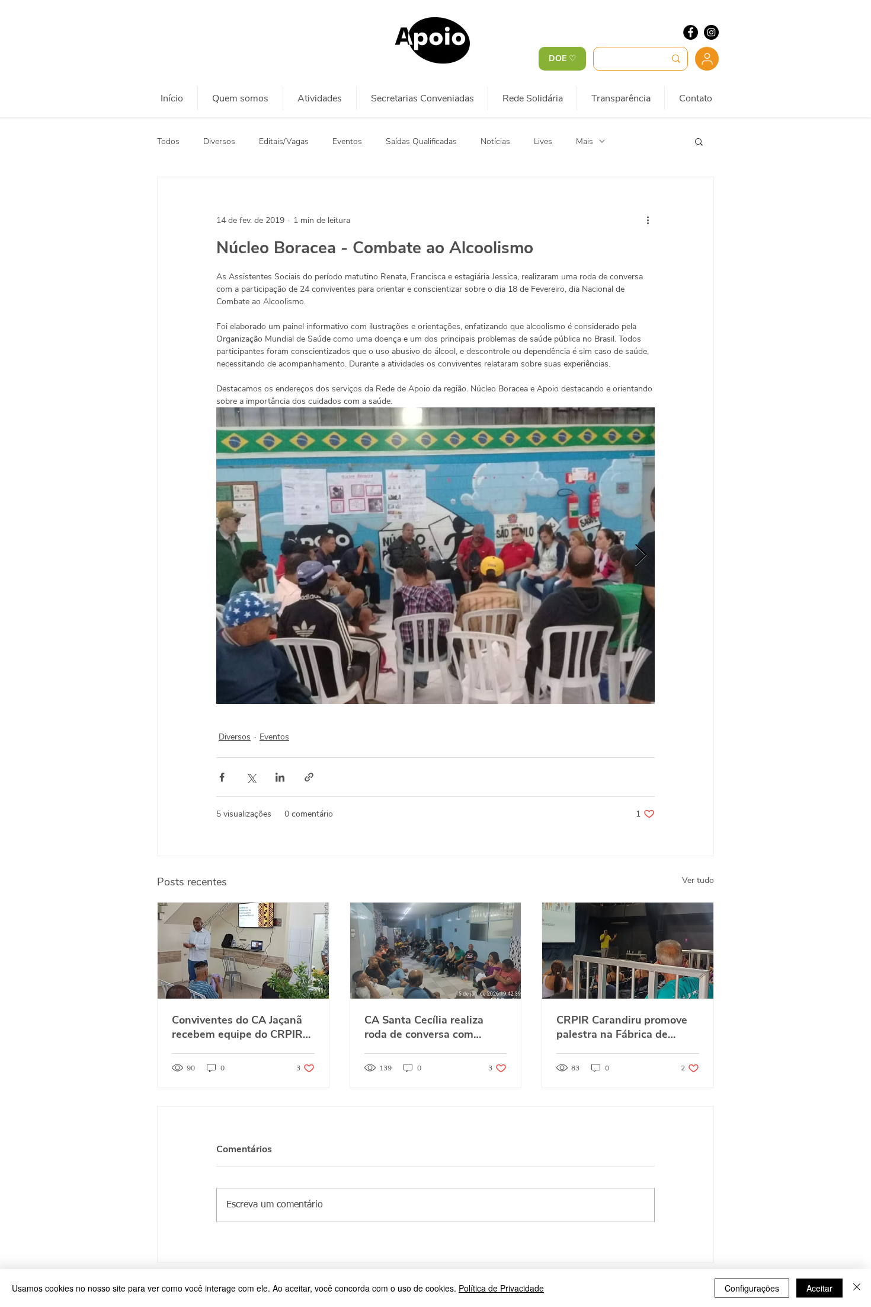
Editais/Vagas (284, 141)
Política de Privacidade (501, 1288)
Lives (543, 141)
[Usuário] (707, 59)
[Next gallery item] (641, 556)
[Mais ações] (648, 220)
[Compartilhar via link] (309, 777)
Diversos (219, 141)
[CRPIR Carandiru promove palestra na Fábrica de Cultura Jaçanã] (627, 951)
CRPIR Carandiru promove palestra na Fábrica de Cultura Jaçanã (621, 1027)
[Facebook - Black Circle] (690, 32)
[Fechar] (857, 1288)
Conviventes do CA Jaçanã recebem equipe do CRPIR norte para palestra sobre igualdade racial (237, 1027)
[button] (699, 141)
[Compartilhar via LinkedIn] (280, 777)
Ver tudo (698, 880)
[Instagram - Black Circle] (711, 32)
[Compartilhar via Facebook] (222, 777)
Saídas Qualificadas (421, 141)
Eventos (347, 141)
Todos (168, 141)
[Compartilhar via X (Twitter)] (251, 777)
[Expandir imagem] (435, 555)
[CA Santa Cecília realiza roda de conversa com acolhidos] (435, 951)
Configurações (752, 1288)
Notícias (495, 141)
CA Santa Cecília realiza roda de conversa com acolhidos (423, 1027)
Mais (584, 141)
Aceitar (819, 1288)
